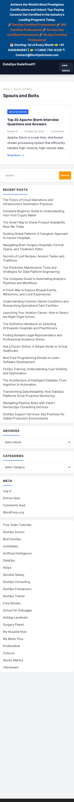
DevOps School (13, 532)
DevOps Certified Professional (34, 25)
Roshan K (12, 131)
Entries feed (11, 498)
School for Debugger (17, 610)
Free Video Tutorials (17, 525)
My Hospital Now (14, 632)
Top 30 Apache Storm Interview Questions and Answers (33, 122)
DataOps (9, 560)
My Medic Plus (13, 639)
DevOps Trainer (14, 596)
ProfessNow (11, 646)
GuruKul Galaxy (13, 575)
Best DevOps (12, 539)
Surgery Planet (13, 624)
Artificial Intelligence (17, 553)
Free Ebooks (12, 603)
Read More (15, 155)
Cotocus (9, 653)
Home (6, 88)
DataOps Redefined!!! (19, 64)
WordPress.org (13, 512)
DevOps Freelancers (17, 589)
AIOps (7, 567)
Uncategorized (18, 112)
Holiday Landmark (15, 617)
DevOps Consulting (16, 582)
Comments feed (14, 505)
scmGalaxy (10, 546)
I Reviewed (10, 667)
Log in (7, 491)
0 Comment (57, 131)
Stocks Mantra (13, 660)
